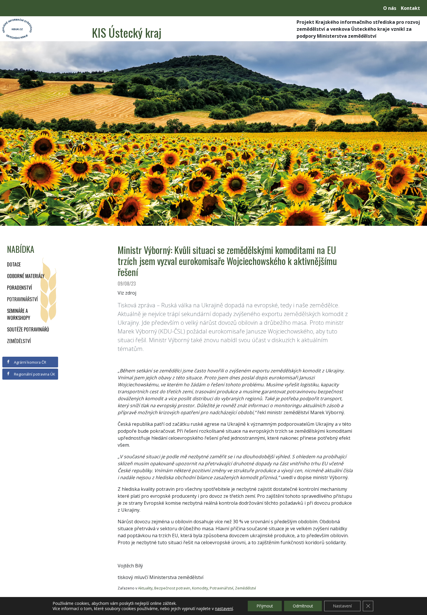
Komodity (200, 588)
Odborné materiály (25, 276)
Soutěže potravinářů (28, 329)
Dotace (14, 264)
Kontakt (410, 8)
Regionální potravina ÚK (34, 374)
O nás (389, 8)
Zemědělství (19, 341)
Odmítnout (303, 606)
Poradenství (19, 287)
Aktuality (145, 588)
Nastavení (342, 606)
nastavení (224, 608)
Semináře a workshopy (18, 314)
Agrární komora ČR (29, 362)
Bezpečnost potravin (172, 588)
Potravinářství (22, 299)
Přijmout (264, 606)
